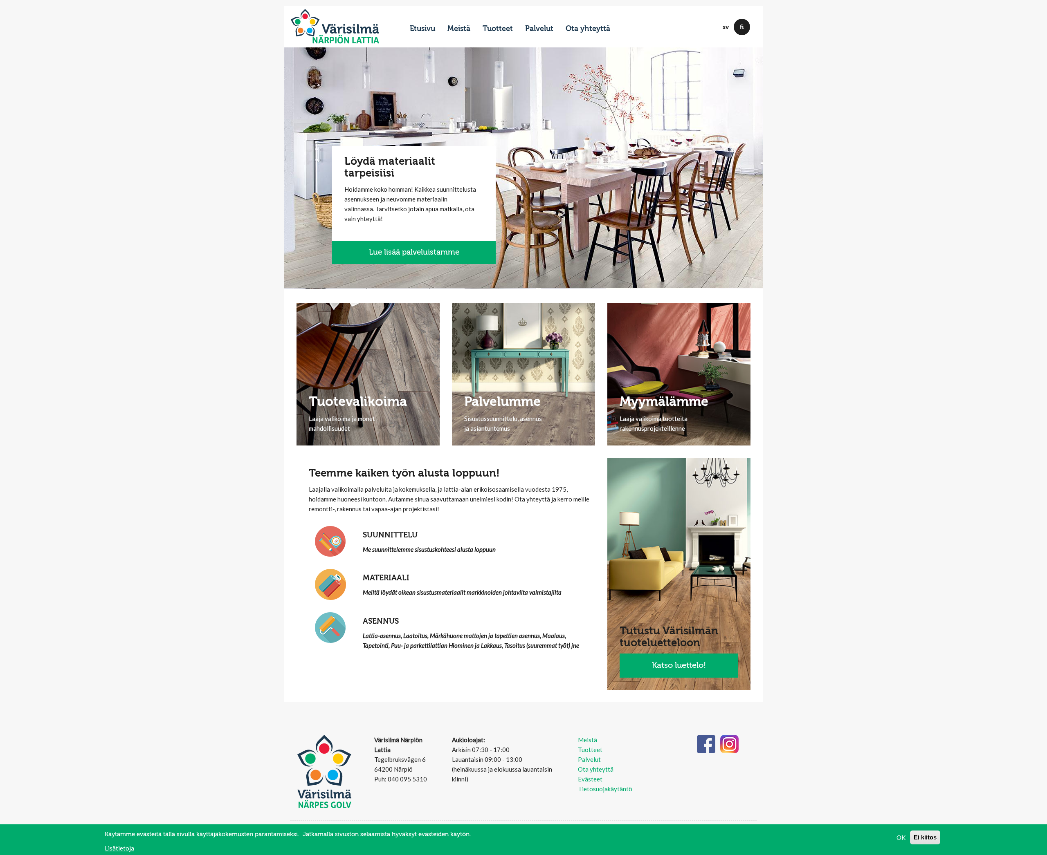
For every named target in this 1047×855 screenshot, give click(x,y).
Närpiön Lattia (345, 40)
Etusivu (422, 29)
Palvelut (539, 29)
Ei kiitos (925, 837)
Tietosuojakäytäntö (605, 788)
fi (742, 27)
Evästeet (590, 779)
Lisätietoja (119, 847)
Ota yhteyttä (588, 29)
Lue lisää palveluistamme (414, 252)
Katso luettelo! (679, 665)
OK (900, 837)
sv (726, 27)
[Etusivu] (335, 23)
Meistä (458, 29)
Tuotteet (498, 29)
